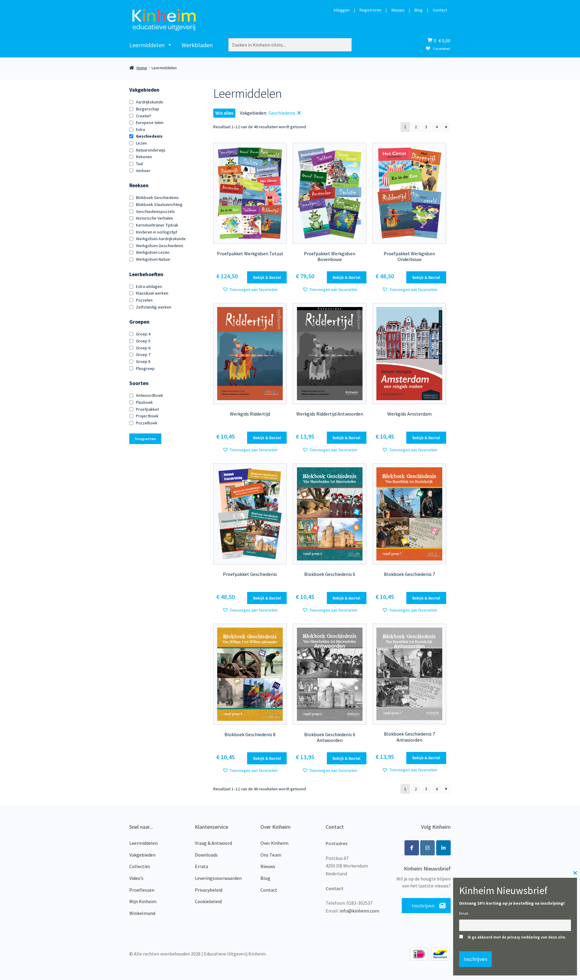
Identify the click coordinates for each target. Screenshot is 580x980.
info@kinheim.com (359, 911)
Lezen (141, 143)
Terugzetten (145, 438)
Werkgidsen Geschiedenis (159, 245)
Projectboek (147, 416)
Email (463, 913)
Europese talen (149, 122)
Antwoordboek (149, 395)
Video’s (136, 878)
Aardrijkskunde (149, 102)
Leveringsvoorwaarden (218, 878)
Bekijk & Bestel (267, 277)
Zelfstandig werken (153, 307)
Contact (440, 10)
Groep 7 (143, 354)
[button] (250, 289)
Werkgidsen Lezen (152, 252)
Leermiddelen (147, 45)
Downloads (206, 855)
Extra (140, 129)
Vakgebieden (142, 855)
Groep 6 (143, 348)
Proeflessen (141, 890)
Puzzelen (144, 300)
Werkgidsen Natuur (153, 259)
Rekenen (144, 156)
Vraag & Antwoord (213, 843)
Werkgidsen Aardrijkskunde (161, 238)
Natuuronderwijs (151, 150)
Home (142, 67)
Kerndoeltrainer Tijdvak (157, 225)
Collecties (139, 866)
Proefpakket (147, 409)
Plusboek (144, 402)
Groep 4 (143, 334)
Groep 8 (143, 361)
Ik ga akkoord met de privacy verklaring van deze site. (517, 937)
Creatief (143, 116)
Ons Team (270, 855)
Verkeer (143, 170)
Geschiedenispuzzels (155, 211)
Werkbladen (197, 45)
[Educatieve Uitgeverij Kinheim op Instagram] (427, 847)
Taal (139, 163)
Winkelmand (142, 913)
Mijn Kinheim (142, 901)
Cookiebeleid (208, 901)
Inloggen (342, 10)
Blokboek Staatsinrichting (159, 204)
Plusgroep (145, 368)
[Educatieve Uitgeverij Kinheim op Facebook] (411, 847)
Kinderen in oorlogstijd (156, 232)
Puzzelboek (146, 423)
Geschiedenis (149, 136)
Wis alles (224, 113)
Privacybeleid (208, 890)
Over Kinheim (274, 843)
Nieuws (398, 10)
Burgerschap (147, 109)
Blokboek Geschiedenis (157, 197)
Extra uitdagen (149, 286)
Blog (418, 10)
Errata (201, 866)
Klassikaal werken (152, 293)
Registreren (370, 10)
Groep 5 (143, 341)
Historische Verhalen (154, 218)
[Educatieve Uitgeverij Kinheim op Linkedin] (443, 847)
